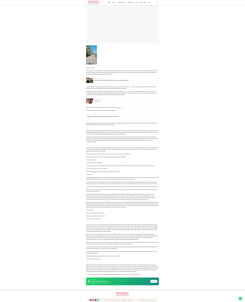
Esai (141, 2)
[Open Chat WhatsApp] (240, 298)
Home (109, 2)
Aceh (149, 2)
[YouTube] (95, 300)
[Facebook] (93, 300)
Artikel (114, 2)
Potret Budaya (122, 2)
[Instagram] (90, 300)
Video (136, 2)
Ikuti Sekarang (153, 281)
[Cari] (158, 2)
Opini (144, 2)
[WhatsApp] (98, 300)
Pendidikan (130, 2)
